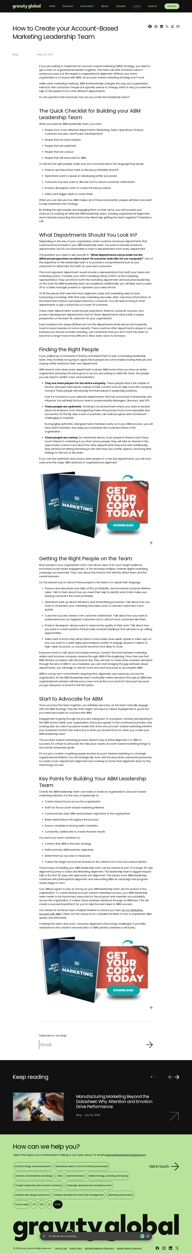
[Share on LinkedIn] (161, 26)
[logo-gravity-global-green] (27, 6)
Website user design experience (32, 1194)
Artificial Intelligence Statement (99, 1248)
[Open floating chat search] (44, 1236)
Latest (137, 6)
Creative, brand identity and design (34, 1175)
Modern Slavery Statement (129, 1248)
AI (49, 1204)
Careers (121, 6)
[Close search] (148, 1236)
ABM (59, 1175)
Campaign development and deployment (89, 1185)
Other (58, 1204)
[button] (172, 26)
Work (52, 6)
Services (68, 6)
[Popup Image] (151, 542)
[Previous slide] (170, 1077)
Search (152, 6)
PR (34, 1204)
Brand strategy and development (33, 1166)
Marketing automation (120, 1194)
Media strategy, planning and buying (108, 1175)
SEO (42, 1204)
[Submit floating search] (142, 1236)
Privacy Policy (76, 1248)
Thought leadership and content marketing (38, 1185)
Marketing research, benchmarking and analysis (82, 1166)
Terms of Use (60, 1248)
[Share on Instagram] (155, 26)
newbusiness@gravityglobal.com (125, 1155)
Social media (21, 1204)
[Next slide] (177, 1077)
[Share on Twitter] (167, 26)
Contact (172, 6)
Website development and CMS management (79, 1194)
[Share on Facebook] (150, 26)
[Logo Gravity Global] (96, 1230)
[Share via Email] (178, 26)
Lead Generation (75, 1175)
